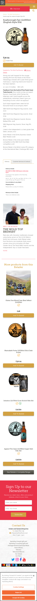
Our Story (18, 556)
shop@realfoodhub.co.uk (19, 533)
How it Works (18, 547)
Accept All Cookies (18, 598)
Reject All (18, 592)
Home (4, 14)
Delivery (7, 161)
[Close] (33, 575)
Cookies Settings (18, 587)
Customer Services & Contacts (21, 161)
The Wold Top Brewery (13, 14)
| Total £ (16, 9)
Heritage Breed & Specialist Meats (18, 545)
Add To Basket (18, 65)
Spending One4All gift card (18, 541)
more (5, 250)
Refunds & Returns (18, 552)
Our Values (18, 554)
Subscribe (18, 515)
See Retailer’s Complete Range (18, 472)
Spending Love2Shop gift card (18, 543)
